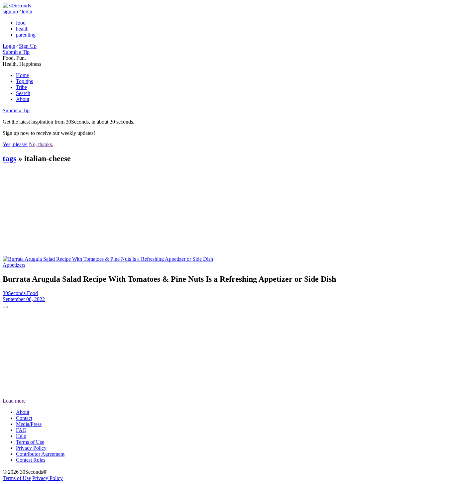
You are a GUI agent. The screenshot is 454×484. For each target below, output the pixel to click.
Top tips (24, 81)
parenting (26, 35)
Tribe (21, 87)
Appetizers (14, 265)
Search (23, 93)
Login (9, 46)
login (27, 11)
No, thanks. (41, 144)
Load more (14, 401)
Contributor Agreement (40, 454)
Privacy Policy (31, 448)
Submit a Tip (16, 52)
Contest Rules (30, 460)
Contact (24, 418)
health (22, 29)
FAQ (21, 430)
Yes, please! (15, 144)
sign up (10, 11)
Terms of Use (30, 442)
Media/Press (29, 424)
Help (21, 436)
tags (9, 158)
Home (22, 75)
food (21, 23)
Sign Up (28, 46)
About (22, 99)
